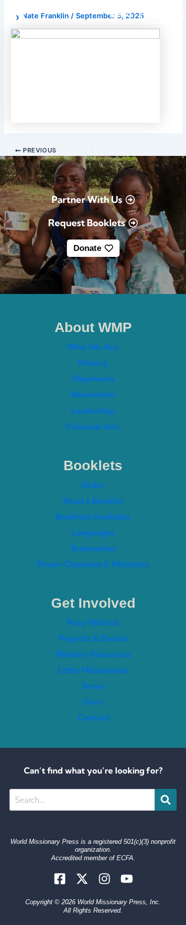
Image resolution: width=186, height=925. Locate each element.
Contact (93, 717)
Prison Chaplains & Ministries (93, 564)
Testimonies (93, 548)
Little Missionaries (93, 670)
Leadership (93, 410)
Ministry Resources (93, 654)
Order (93, 485)
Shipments (93, 378)
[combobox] (82, 800)
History (93, 362)
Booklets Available (93, 516)
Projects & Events (93, 638)
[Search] (166, 800)
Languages (93, 532)
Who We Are (93, 346)
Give (93, 701)
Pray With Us (93, 622)
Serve (93, 686)
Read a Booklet (93, 500)
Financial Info (93, 426)
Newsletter (93, 394)
